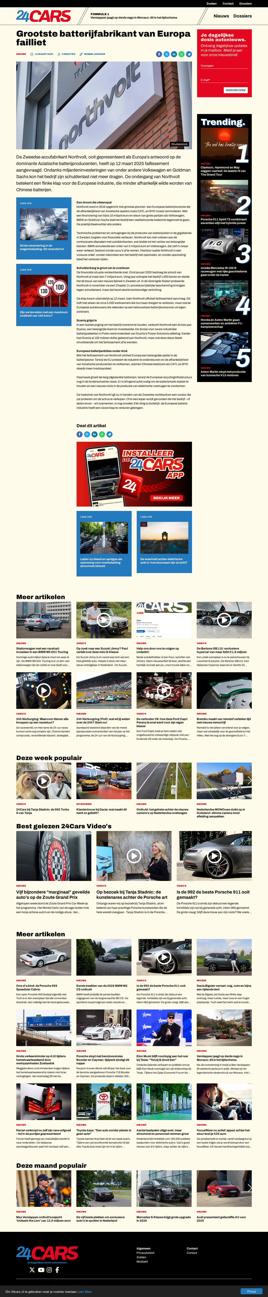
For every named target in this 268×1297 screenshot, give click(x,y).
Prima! (251, 1291)
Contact (228, 3)
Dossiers (245, 3)
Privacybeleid (145, 1252)
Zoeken (212, 3)
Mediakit (142, 1261)
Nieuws (221, 16)
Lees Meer (84, 1291)
